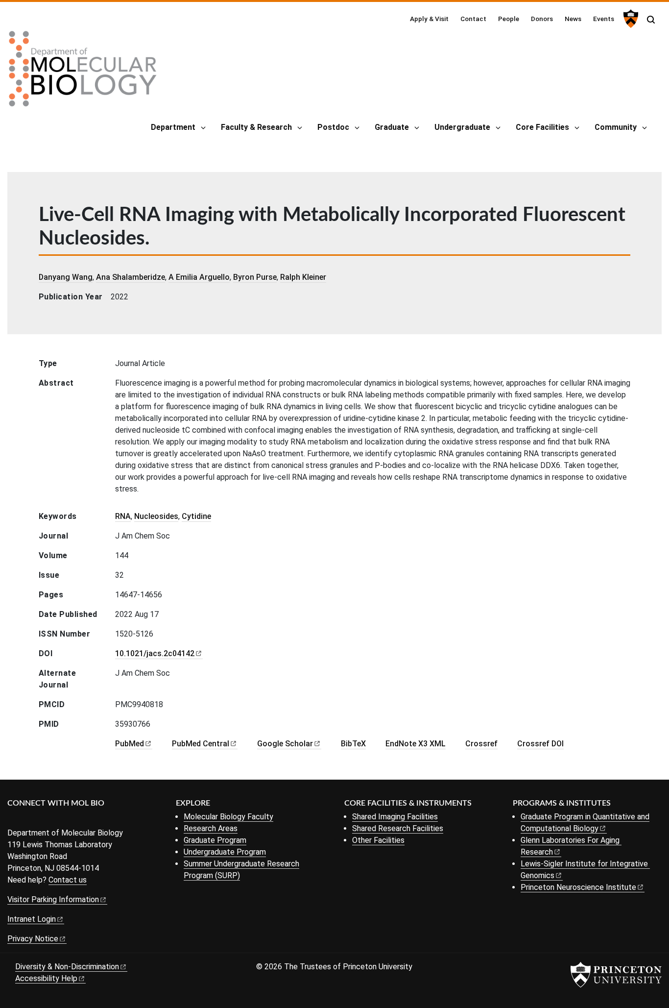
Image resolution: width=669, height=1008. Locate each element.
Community (616, 127)
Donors (542, 19)
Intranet (31, 919)
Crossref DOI (540, 743)
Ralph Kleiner (303, 277)
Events (603, 19)
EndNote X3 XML (415, 743)
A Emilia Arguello (199, 277)
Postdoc (333, 127)
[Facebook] (13, 819)
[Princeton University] (629, 18)
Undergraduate (462, 127)
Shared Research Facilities (397, 828)
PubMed (200, 743)
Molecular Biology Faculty (228, 816)
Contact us (67, 880)
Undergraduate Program (225, 852)
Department (173, 127)
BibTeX (353, 743)
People (508, 19)
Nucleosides (156, 516)
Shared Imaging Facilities (395, 816)
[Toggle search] (651, 19)
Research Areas (211, 828)
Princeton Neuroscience (578, 887)
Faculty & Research (256, 127)
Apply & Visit (429, 19)
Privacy (32, 938)
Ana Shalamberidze (130, 277)
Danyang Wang (66, 277)
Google (285, 743)
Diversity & (67, 966)
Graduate (392, 127)
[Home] (82, 72)
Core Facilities (542, 127)
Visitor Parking (53, 899)
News (573, 19)
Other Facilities (378, 840)
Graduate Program (215, 840)
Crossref (481, 743)
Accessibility (46, 978)
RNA (123, 516)
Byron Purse (255, 277)
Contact (473, 19)
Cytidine (196, 516)
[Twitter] (28, 819)
